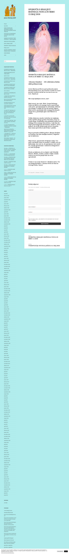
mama (5, 172)
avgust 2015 (6, 418)
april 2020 (6, 304)
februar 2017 (6, 381)
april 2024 (6, 211)
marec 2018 (6, 355)
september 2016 (7, 391)
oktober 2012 (6, 487)
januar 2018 (6, 359)
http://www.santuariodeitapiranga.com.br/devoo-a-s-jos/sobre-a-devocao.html (10, 523)
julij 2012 (6, 493)
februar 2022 (6, 260)
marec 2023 (6, 234)
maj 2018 (6, 351)
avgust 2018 (6, 345)
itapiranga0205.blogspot (8, 538)
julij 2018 (6, 347)
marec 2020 (6, 306)
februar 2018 (6, 357)
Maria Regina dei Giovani (9, 540)
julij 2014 (6, 444)
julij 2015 (6, 420)
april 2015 (6, 426)
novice (42, 172)
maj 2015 (6, 424)
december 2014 (7, 434)
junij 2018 (6, 349)
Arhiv (5, 55)
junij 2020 (6, 300)
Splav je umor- (7, 75)
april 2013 (6, 474)
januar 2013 (6, 480)
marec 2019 (6, 331)
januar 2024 (6, 215)
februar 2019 (6, 333)
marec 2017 (6, 379)
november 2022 (7, 242)
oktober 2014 (6, 438)
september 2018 (7, 343)
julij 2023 (6, 226)
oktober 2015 (6, 414)
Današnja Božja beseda (8, 512)
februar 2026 (6, 195)
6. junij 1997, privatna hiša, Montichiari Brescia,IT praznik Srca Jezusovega (10, 117)
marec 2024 (6, 213)
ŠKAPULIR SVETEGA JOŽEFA (9, 41)
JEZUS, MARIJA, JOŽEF (8, 43)
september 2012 (7, 489)
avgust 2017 (6, 369)
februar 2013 (6, 478)
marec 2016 (6, 404)
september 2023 (7, 224)
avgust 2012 (6, 491)
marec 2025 (6, 203)
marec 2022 (6, 258)
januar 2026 (6, 197)
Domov (5, 23)
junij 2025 (6, 201)
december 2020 (7, 288)
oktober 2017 (6, 365)
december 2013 (7, 458)
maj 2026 (6, 193)
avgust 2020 (6, 296)
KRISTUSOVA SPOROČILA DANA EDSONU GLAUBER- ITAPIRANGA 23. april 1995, (10, 130)
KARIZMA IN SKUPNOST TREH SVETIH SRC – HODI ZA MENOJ (10, 39)
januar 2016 (6, 408)
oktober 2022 (6, 244)
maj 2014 (6, 448)
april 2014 (6, 450)
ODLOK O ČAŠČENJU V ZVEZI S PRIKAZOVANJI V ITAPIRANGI (10, 50)
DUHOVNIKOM (7, 53)
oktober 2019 (6, 317)
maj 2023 (6, 230)
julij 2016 (6, 395)
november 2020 (7, 290)
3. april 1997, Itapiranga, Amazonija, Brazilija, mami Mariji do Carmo (10, 121)
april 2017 (6, 377)
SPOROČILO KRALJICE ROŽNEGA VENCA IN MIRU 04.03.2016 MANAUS (10, 158)
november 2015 (7, 412)
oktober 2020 (6, 292)
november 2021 (7, 266)
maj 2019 (6, 327)
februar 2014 (6, 454)
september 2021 (7, 270)
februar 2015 (6, 430)
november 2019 (7, 315)
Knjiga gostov (6, 47)
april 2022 (6, 256)
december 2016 (7, 385)
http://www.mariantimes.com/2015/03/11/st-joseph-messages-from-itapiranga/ (10, 519)
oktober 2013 (6, 462)
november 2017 (7, 363)
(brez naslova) (7, 90)
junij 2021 (6, 276)
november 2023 (7, 219)
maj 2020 (6, 302)
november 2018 (7, 339)
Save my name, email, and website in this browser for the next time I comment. (43, 220)
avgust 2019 (6, 321)
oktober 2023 (6, 222)
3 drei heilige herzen (8, 510)
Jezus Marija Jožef (10, 18)
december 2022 (7, 240)
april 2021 (6, 280)
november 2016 (7, 387)
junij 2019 (6, 325)
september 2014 (7, 440)
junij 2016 (6, 398)
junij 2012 (6, 495)
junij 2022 (6, 252)
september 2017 (7, 367)
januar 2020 (6, 311)
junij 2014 (6, 446)
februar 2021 (6, 284)
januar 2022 (6, 262)
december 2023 (7, 217)
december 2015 (7, 410)
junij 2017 (6, 373)
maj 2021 (6, 278)
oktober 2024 (6, 207)
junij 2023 (6, 228)
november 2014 (7, 436)
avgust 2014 (6, 442)
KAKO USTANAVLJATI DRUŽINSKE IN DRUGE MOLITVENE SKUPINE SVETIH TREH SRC (10, 29)
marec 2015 (6, 428)
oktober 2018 (6, 341)
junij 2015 (6, 422)
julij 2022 (6, 250)
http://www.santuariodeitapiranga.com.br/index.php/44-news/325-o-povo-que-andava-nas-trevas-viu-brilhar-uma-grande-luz (10, 529)
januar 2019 (6, 335)
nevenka (5, 502)
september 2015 (7, 416)
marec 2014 (6, 452)
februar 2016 (6, 406)
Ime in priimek (32, 206)
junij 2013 (6, 470)
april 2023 (6, 232)
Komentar (31, 190)
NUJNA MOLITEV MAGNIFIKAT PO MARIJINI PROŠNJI (9, 166)
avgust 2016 (6, 393)
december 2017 (7, 361)
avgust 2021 (6, 272)
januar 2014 (6, 456)
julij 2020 (6, 298)
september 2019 (7, 319)
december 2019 (7, 313)
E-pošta (30, 212)
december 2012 (7, 482)
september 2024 (7, 209)
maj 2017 (6, 375)
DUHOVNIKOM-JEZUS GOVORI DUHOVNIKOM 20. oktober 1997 (10, 107)
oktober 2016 (6, 389)
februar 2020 (6, 308)
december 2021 (7, 264)
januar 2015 (6, 432)
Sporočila (6, 25)
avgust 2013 (6, 466)
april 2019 (6, 329)
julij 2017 (6, 371)
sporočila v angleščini (8, 545)
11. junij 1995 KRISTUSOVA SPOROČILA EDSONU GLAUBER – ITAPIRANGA (10, 126)
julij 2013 (6, 468)
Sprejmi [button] (66, 551)
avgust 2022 (6, 248)
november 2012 (7, 485)
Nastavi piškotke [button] (60, 551)
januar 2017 (6, 383)
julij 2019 (6, 323)
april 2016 (6, 402)
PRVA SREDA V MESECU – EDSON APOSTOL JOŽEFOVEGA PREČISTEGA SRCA (9, 139)
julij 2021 (6, 274)
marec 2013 (6, 476)
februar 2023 (6, 236)
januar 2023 (6, 238)
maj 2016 (6, 400)
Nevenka (5, 148)
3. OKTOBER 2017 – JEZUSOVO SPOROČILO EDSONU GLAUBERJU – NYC (10, 135)
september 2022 (7, 246)
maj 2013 (6, 472)
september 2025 (7, 199)
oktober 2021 (6, 268)
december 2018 (7, 337)
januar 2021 (6, 286)
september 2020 (7, 294)
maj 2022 (6, 254)
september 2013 (7, 464)
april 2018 (6, 353)
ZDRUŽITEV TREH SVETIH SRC (10, 45)
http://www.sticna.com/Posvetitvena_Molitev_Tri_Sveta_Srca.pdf (10, 535)
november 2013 (7, 460)
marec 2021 (6, 282)
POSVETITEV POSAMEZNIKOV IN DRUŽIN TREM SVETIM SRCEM (10, 35)
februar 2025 (6, 205)
